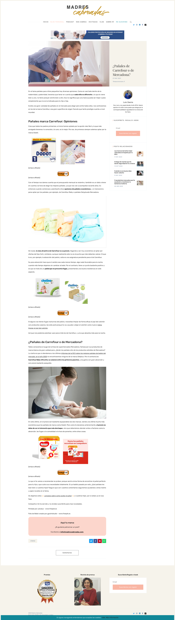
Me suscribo (121, 22)
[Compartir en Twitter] (91, 541)
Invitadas (93, 22)
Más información (112, 617)
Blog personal (57, 22)
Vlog (102, 22)
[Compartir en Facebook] (95, 541)
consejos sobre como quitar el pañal (58, 496)
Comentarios (67, 553)
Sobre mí (110, 22)
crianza (32, 541)
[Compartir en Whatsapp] (104, 541)
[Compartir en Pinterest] (100, 541)
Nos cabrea (81, 22)
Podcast (70, 22)
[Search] (130, 22)
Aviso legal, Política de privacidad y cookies (40, 615)
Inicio (45, 22)
